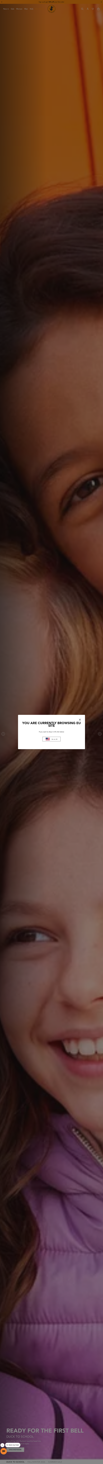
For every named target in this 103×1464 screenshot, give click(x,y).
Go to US (54, 739)
